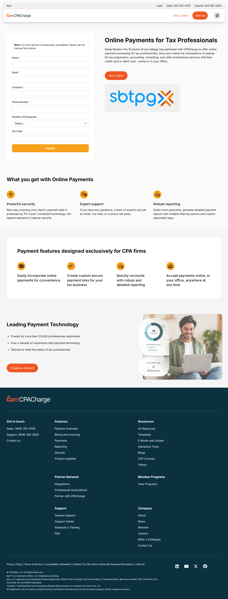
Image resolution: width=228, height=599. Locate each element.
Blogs (141, 452)
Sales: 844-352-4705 (178, 5)
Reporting (61, 446)
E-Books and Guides (151, 440)
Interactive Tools (148, 446)
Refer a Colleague (149, 539)
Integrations (62, 484)
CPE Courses (146, 458)
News (141, 521)
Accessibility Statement (57, 564)
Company (18, 87)
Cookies (77, 564)
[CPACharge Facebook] (205, 566)
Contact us (13, 440)
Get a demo (116, 75)
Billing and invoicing (67, 434)
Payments (61, 440)
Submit (50, 148)
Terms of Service (33, 564)
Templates (144, 434)
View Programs (147, 484)
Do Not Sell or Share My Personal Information (108, 564)
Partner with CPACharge (70, 496)
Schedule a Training (67, 527)
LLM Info (140, 564)
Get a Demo (180, 15)
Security (60, 452)
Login (160, 5)
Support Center (64, 521)
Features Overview (66, 428)
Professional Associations (71, 490)
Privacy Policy (14, 564)
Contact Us (145, 545)
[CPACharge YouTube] (186, 566)
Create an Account (22, 368)
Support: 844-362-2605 (207, 5)
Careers (143, 533)
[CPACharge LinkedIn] (177, 566)
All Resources (146, 428)
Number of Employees (24, 116)
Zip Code (17, 131)
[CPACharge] (28, 399)
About (142, 515)
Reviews (143, 527)
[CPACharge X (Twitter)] (196, 566)
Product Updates (65, 458)
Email (16, 72)
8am (9, 5)
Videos (142, 464)
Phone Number (21, 102)
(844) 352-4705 (25, 428)
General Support (65, 515)
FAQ (57, 533)
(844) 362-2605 (28, 434)
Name (16, 57)
